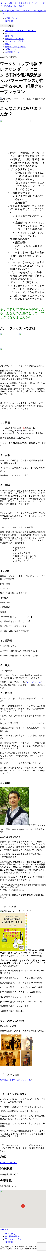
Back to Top (5, 1229)
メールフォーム (34, 682)
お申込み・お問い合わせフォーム (15, 1080)
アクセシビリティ (13, 1239)
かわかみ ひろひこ (8, 1163)
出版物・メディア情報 (15, 47)
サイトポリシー (12, 1234)
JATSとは (9, 33)
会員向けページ (12, 21)
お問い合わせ (11, 18)
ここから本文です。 (9, 57)
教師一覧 (9, 36)
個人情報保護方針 (13, 1236)
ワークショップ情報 (14, 41)
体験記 (8, 44)
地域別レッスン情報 (14, 39)
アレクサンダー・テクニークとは (20, 31)
